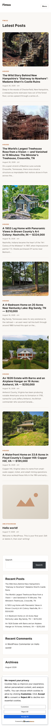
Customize (25, 707)
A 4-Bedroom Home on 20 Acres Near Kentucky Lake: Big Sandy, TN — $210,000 (24, 308)
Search (8, 560)
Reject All (24, 712)
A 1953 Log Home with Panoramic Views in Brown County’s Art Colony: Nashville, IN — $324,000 (23, 231)
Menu (44, 6)
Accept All (24, 717)
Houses (5, 71)
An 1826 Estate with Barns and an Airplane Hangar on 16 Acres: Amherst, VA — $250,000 (23, 381)
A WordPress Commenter (17, 644)
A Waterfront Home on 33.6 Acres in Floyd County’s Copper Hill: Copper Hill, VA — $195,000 (25, 457)
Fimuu (6, 4)
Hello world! (10, 527)
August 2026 (10, 667)
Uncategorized (9, 524)
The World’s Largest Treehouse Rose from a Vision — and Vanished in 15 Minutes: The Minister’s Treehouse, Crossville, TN (24, 153)
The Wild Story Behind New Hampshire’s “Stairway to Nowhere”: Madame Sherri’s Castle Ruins (25, 78)
